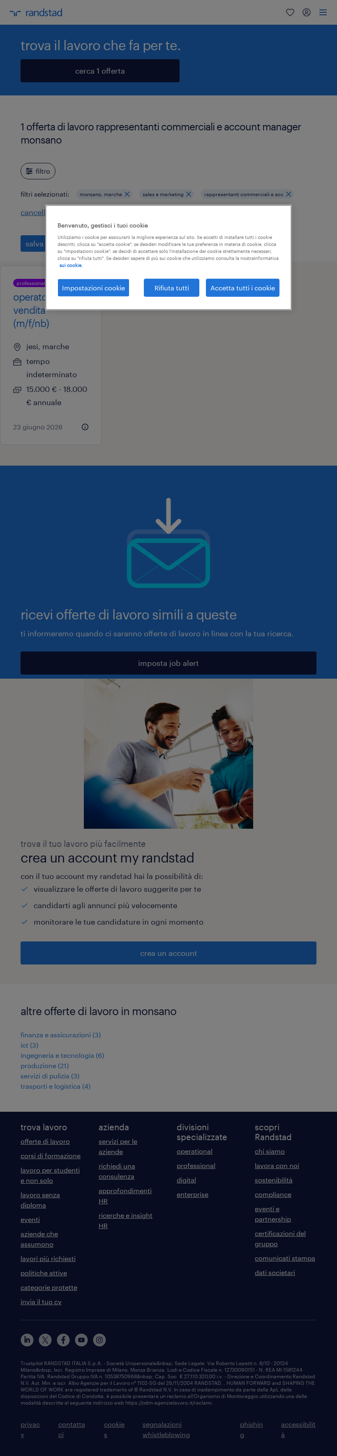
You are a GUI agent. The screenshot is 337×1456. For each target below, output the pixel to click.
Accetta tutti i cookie (242, 287)
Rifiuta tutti (172, 287)
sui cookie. (71, 264)
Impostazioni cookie (93, 287)
